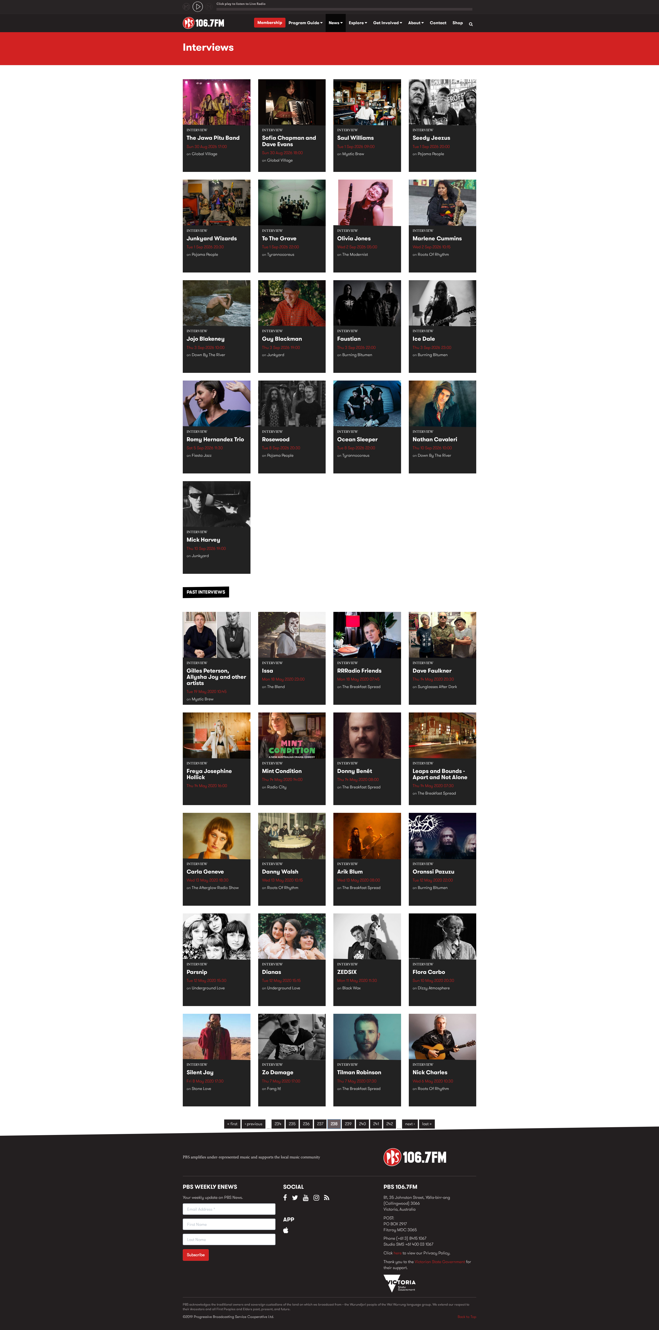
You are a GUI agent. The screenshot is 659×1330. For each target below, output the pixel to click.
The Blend (276, 687)
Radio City (277, 787)
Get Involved (386, 23)
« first (232, 1124)
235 (292, 1124)
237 (320, 1124)
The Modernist (355, 254)
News (334, 23)
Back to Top (467, 1316)
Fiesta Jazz (202, 455)
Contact (438, 23)
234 (278, 1124)
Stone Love (201, 1088)
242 (389, 1124)
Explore (357, 23)
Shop (458, 23)
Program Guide (304, 23)
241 (376, 1124)
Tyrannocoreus (280, 254)
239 (348, 1124)
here (398, 1253)
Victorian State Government (440, 1262)
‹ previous (253, 1124)
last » (427, 1124)
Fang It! (274, 1088)
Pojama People (431, 154)
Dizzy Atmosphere (434, 988)
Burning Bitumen (357, 355)
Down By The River (208, 355)
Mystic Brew (353, 154)
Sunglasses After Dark (437, 687)
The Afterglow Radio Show (215, 888)
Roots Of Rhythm (433, 254)
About (414, 23)
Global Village (204, 154)
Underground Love (208, 988)
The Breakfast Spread (361, 687)
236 (306, 1124)
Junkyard (275, 355)
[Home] (205, 23)
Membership (269, 22)
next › (410, 1124)
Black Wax (351, 988)
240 (362, 1124)
